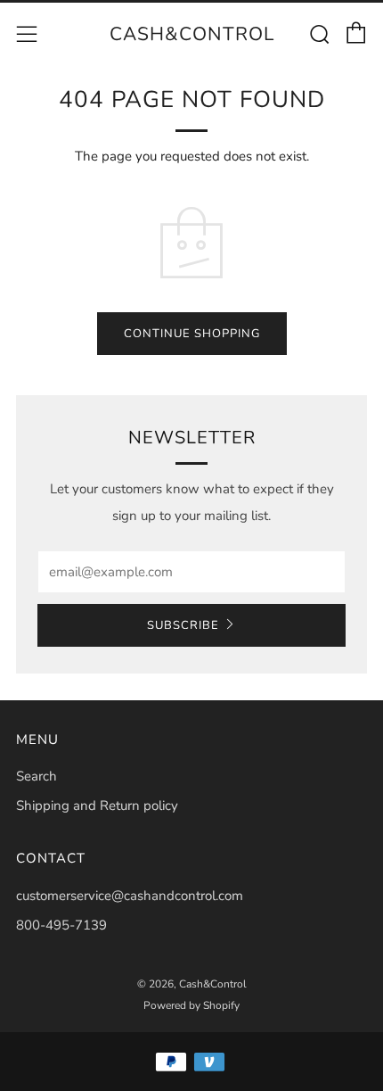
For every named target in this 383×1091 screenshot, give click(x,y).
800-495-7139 (61, 925)
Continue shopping (192, 334)
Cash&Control (192, 33)
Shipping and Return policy (97, 805)
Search (36, 776)
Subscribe (183, 625)
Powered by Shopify (191, 1005)
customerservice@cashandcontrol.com (129, 896)
